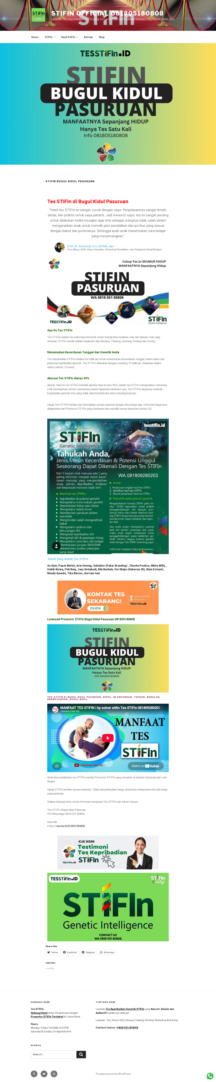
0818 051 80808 (127, 1027)
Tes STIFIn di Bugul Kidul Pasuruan (87, 201)
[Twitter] (44, 1074)
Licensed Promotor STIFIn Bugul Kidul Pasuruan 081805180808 (91, 619)
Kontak (88, 37)
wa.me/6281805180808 (70, 826)
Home (34, 37)
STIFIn (48, 37)
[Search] (81, 1054)
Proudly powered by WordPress (113, 1073)
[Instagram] (54, 1074)
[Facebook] (34, 1074)
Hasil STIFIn (68, 37)
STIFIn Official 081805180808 (107, 13)
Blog (102, 37)
